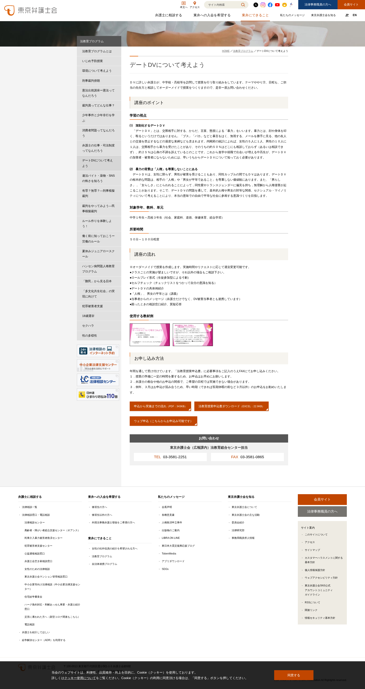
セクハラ (88, 325)
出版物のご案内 (171, 530)
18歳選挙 (88, 316)
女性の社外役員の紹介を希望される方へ (115, 548)
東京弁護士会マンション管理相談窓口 (46, 576)
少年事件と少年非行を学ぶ (98, 117)
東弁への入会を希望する (212, 16)
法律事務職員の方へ (318, 4)
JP (347, 15)
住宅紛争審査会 (33, 596)
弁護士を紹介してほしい (36, 632)
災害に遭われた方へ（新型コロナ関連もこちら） (52, 616)
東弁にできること (256, 16)
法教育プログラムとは (97, 51)
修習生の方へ (99, 507)
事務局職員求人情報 (243, 537)
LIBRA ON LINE (171, 537)
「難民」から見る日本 (97, 281)
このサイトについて (316, 534)
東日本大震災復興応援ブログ (178, 545)
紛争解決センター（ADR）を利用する (43, 640)
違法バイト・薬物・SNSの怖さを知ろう (98, 178)
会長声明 (167, 507)
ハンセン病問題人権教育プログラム (98, 268)
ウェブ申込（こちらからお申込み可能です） (163, 421)
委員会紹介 (238, 522)
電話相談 (30, 624)
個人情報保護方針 (315, 570)
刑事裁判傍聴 (91, 80)
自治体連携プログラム (104, 563)
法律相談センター (35, 522)
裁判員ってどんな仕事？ (98, 105)
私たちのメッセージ (293, 16)
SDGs (165, 569)
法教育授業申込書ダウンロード (231, 406)
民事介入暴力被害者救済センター (44, 537)
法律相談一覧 (29, 507)
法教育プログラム (92, 41)
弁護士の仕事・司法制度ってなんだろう (98, 148)
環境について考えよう (97, 70)
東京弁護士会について (244, 507)
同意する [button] (293, 675)
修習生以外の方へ (102, 514)
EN (355, 15)
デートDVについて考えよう (97, 163)
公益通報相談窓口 (35, 553)
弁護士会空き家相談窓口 (38, 561)
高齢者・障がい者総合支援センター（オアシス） (52, 530)
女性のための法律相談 (37, 569)
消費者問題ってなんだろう (98, 133)
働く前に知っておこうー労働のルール (98, 238)
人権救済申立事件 (172, 522)
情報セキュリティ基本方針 (320, 617)
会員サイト (351, 4)
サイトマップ (312, 550)
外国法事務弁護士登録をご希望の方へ (113, 522)
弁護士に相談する (169, 16)
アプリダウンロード (173, 561)
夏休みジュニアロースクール (98, 253)
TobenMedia (169, 553)
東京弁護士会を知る (324, 16)
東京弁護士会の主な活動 (246, 514)
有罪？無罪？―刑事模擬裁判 (98, 193)
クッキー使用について (80, 678)
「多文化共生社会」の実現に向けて (98, 293)
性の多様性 (89, 335)
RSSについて (312, 602)
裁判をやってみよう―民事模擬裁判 (98, 208)
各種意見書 (168, 514)
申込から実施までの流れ (160, 406)
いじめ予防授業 (92, 61)
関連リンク (311, 610)
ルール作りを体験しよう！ (97, 223)
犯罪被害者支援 (92, 306)
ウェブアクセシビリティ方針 (321, 577)
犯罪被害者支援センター (38, 545)
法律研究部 (238, 530)
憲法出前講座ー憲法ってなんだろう (98, 93)
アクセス (310, 542)
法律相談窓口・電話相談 (36, 514)
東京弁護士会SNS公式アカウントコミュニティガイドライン (319, 590)
